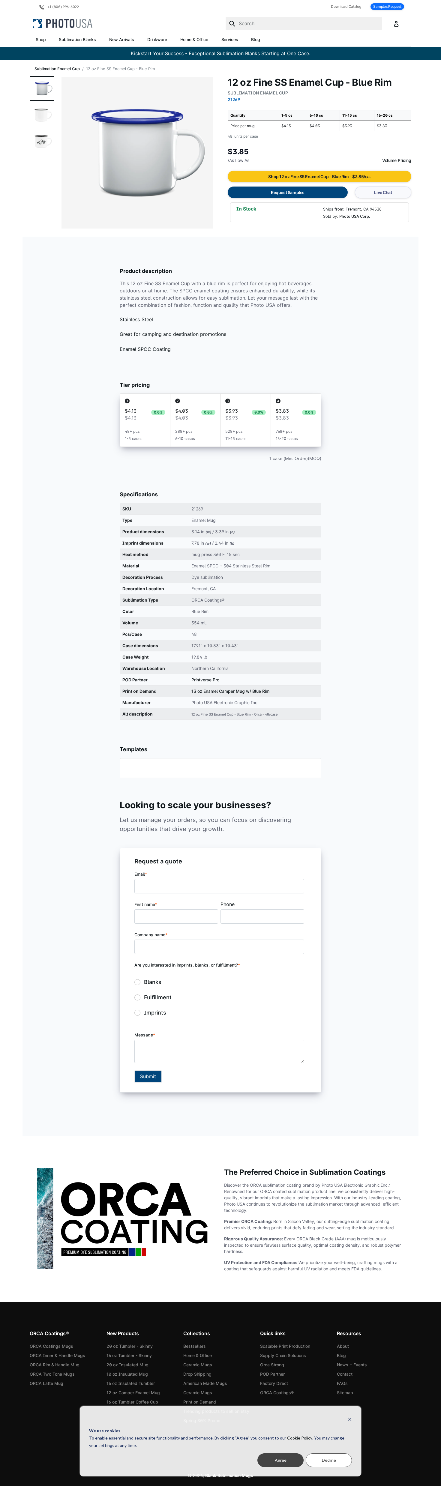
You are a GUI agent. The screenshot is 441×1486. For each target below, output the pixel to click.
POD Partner (272, 1374)
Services (229, 39)
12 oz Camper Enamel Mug (133, 1392)
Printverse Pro (205, 679)
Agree (280, 1460)
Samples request (387, 6)
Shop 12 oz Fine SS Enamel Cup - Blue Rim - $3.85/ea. (319, 176)
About (343, 1346)
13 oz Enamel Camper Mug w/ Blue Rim (230, 691)
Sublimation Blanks (77, 39)
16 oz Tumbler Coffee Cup (132, 1401)
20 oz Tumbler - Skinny (129, 1346)
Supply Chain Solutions (283, 1355)
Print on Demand (199, 1401)
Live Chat (383, 192)
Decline (329, 1460)
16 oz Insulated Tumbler (130, 1383)
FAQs (342, 1383)
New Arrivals (121, 39)
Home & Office (194, 39)
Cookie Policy (299, 1437)
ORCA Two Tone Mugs (52, 1374)
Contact (344, 1374)
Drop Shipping (197, 1374)
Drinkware (157, 39)
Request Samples (287, 192)
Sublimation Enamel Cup (57, 68)
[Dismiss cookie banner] (350, 1419)
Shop (41, 39)
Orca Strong (272, 1364)
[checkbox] (219, 997)
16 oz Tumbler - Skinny (129, 1355)
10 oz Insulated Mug (127, 1374)
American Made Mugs (205, 1383)
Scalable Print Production (285, 1346)
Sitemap (345, 1392)
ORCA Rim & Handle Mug (55, 1364)
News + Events (352, 1364)
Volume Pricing (396, 160)
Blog (255, 39)
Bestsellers (194, 1346)
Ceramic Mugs (197, 1364)
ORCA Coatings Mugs (51, 1346)
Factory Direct (274, 1383)
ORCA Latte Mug (46, 1383)
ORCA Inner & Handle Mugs (57, 1355)
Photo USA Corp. (354, 216)
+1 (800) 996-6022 (62, 6)
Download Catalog (346, 6)
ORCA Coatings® (277, 1392)
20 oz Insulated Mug (127, 1364)
